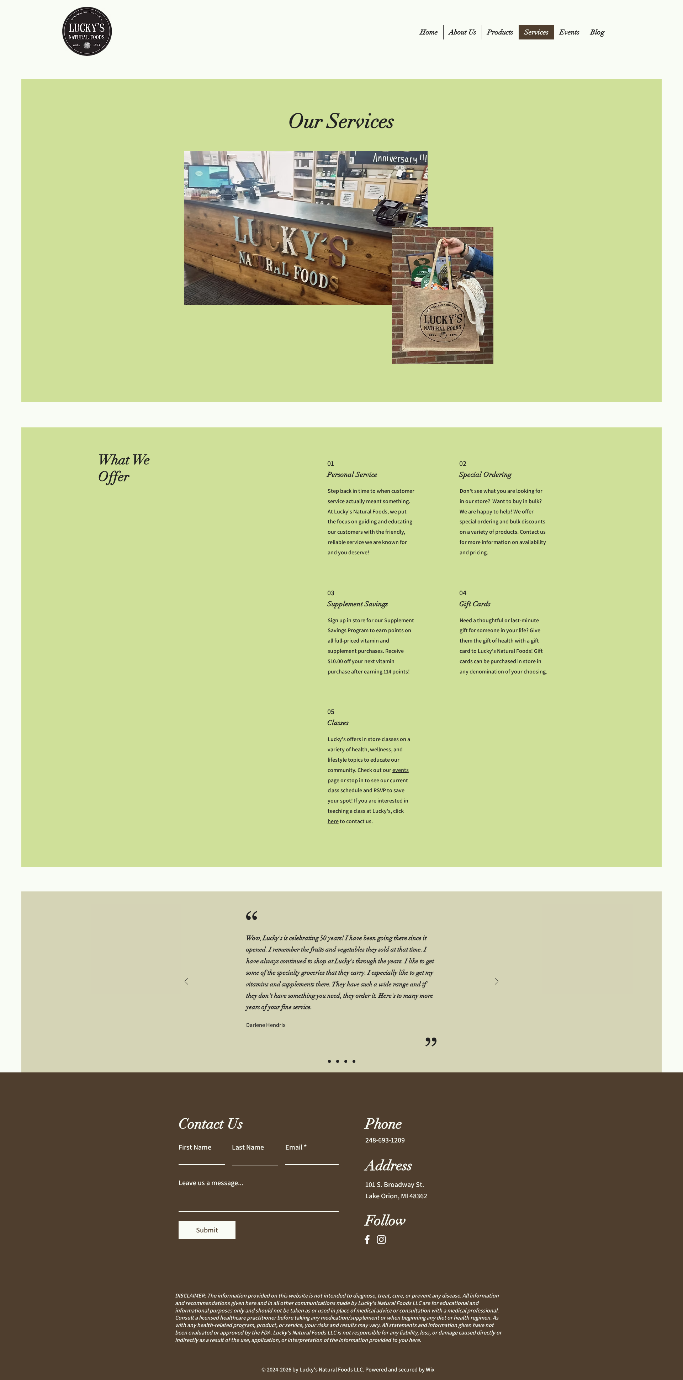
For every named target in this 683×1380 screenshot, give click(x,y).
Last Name (248, 1147)
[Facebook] (367, 1240)
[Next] (496, 982)
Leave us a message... (211, 1182)
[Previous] (186, 982)
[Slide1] (329, 1061)
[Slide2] (337, 1061)
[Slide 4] (354, 1061)
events (400, 770)
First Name (195, 1147)
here (333, 821)
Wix (430, 1369)
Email (293, 1147)
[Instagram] (381, 1240)
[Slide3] (345, 1061)
